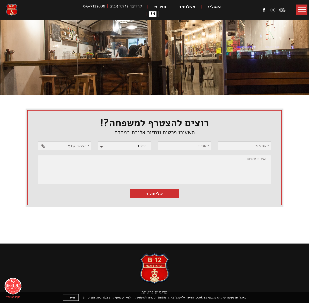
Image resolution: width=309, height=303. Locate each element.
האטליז (214, 7)
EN (152, 14)
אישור (71, 297)
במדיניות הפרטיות (95, 297)
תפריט (160, 7)
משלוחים (186, 7)
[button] (301, 10)
